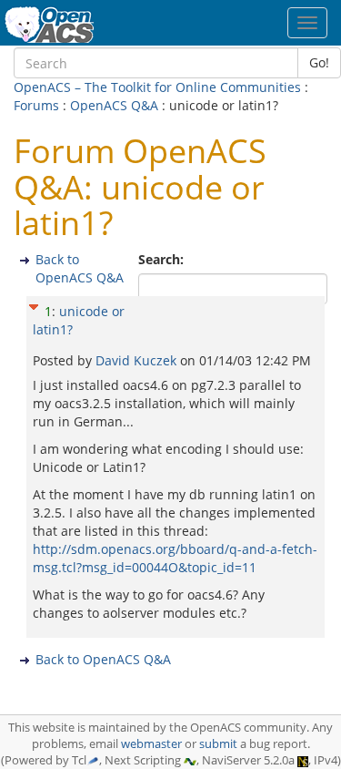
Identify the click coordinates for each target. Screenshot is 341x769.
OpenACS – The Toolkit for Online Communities (157, 87)
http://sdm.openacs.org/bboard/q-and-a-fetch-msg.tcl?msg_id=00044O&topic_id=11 (175, 558)
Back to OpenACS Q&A (79, 268)
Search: (162, 259)
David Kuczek (137, 360)
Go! (319, 62)
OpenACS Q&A (114, 105)
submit (218, 744)
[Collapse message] (33, 304)
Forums (36, 105)
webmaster (151, 744)
